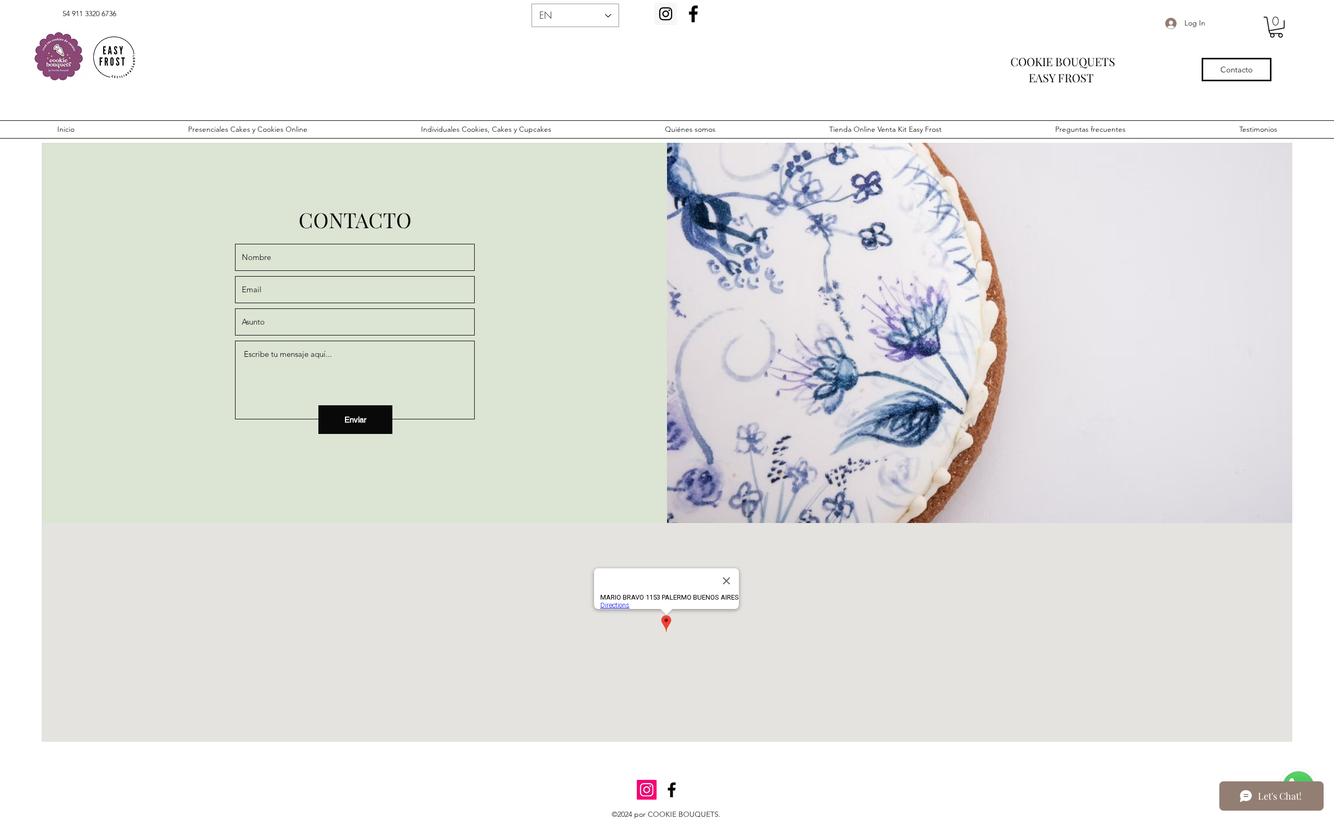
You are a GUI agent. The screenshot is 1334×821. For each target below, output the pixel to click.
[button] (1276, 27)
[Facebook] (693, 14)
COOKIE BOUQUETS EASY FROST (1082, 69)
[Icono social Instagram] (665, 14)
